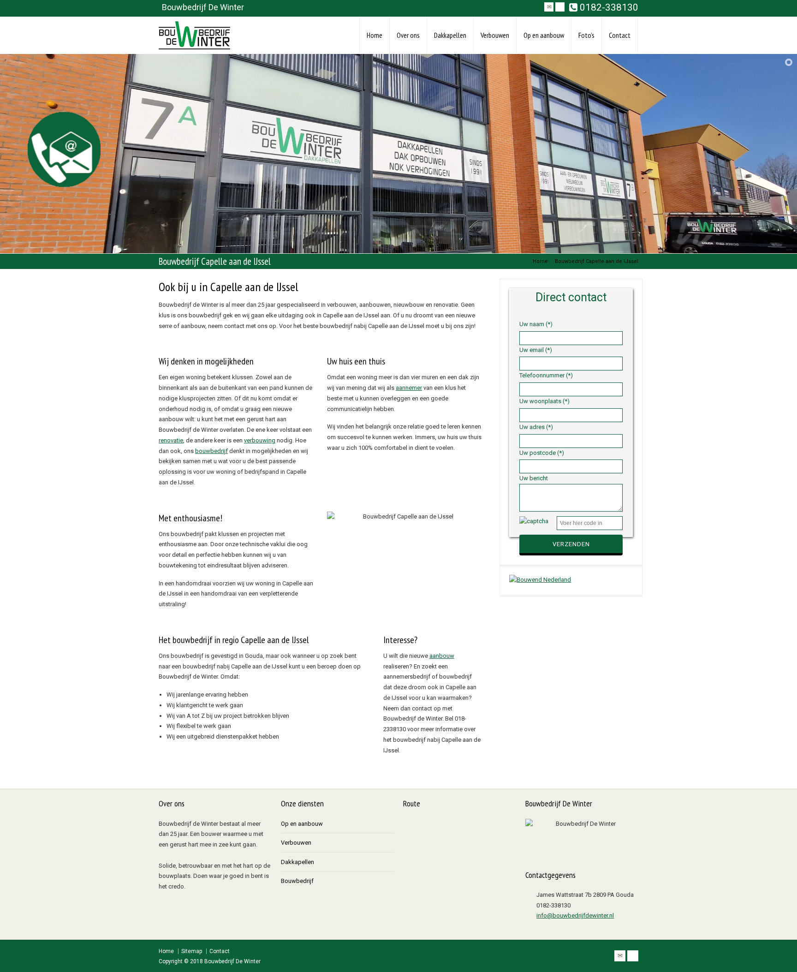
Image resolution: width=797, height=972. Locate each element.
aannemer (409, 387)
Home (374, 35)
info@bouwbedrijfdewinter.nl (575, 915)
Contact (619, 35)
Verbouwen (495, 35)
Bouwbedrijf (297, 880)
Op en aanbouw (543, 35)
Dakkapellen (450, 35)
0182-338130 (607, 7)
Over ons (408, 35)
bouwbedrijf (211, 450)
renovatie (171, 440)
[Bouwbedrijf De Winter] (194, 35)
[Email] (548, 7)
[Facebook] (560, 7)
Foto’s (586, 35)
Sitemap (191, 951)
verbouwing (259, 440)
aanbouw (441, 655)
